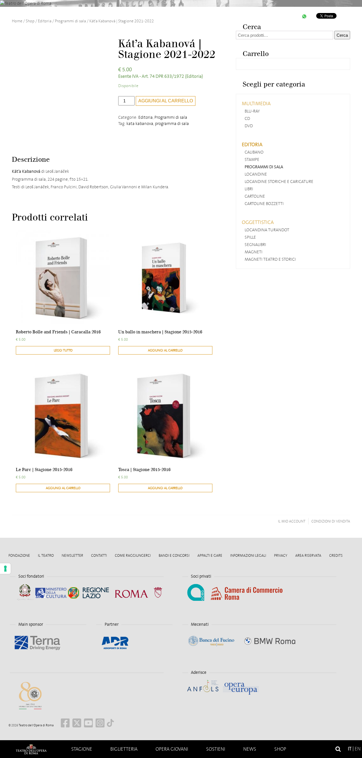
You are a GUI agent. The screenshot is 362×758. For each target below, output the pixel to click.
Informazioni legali (248, 555)
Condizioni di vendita (330, 521)
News (249, 749)
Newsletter (72, 555)
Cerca (342, 35)
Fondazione (19, 555)
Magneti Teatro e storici (270, 259)
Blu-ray (252, 111)
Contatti (99, 555)
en (358, 748)
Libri (249, 189)
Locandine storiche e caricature (279, 181)
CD (247, 118)
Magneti (253, 252)
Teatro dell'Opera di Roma (36, 725)
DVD (249, 126)
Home (31, 749)
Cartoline (255, 196)
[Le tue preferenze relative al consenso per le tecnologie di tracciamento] (5, 568)
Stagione (81, 749)
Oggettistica (258, 222)
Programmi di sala (70, 21)
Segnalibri (255, 244)
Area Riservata (308, 555)
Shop (280, 749)
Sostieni (215, 749)
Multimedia (256, 103)
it (350, 748)
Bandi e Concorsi (174, 555)
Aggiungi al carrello (165, 100)
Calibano (254, 152)
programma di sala (172, 123)
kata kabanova (139, 123)
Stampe (252, 159)
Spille (250, 237)
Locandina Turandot (267, 230)
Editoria (44, 21)
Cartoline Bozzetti (264, 203)
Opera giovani (172, 749)
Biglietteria (123, 749)
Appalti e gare (209, 555)
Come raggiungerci (133, 555)
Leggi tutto (63, 350)
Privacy (280, 555)
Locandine (256, 174)
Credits (336, 555)
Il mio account (291, 521)
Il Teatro (46, 555)
